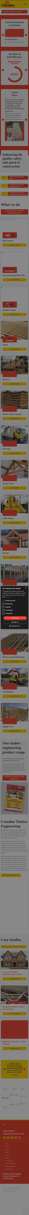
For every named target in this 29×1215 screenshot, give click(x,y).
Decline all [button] (15, 622)
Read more (9, 596)
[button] (14, 626)
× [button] (25, 587)
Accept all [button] (15, 618)
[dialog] (14, 607)
